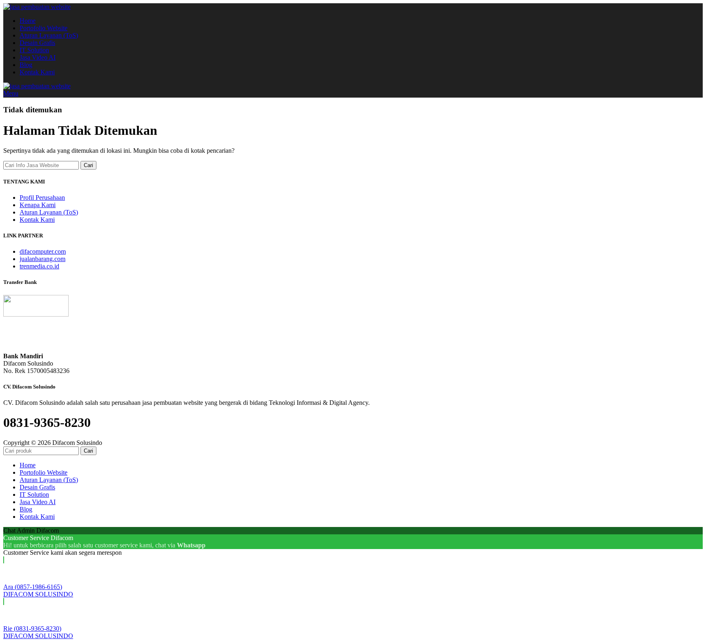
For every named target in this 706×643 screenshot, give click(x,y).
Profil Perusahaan (42, 197)
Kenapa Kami (38, 204)
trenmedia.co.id (39, 266)
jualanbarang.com (42, 258)
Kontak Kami (37, 219)
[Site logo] (37, 6)
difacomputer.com (43, 251)
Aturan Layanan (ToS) (49, 212)
